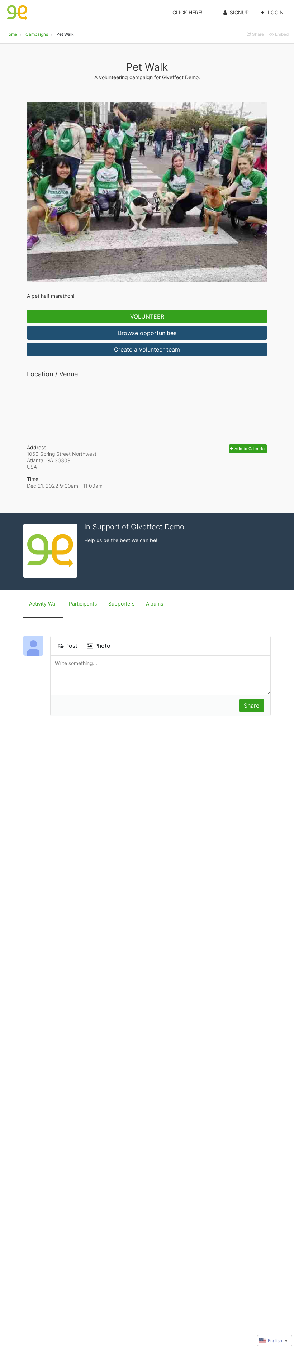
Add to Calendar (249, 448)
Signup (239, 12)
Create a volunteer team (147, 349)
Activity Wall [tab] (43, 604)
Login (276, 12)
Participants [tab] (83, 604)
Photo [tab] (102, 645)
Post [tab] (71, 645)
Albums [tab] (154, 604)
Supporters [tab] (121, 604)
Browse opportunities (147, 332)
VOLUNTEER (147, 316)
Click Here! (187, 12)
